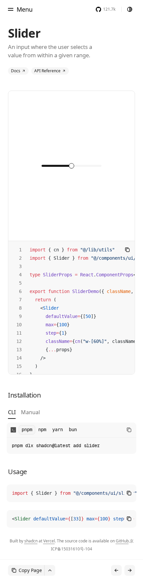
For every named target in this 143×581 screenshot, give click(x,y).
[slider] (71, 165)
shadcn (31, 541)
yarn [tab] (57, 429)
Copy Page (30, 570)
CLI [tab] (12, 412)
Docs (15, 71)
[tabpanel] (71, 438)
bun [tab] (73, 429)
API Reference (47, 71)
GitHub (122, 541)
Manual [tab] (30, 412)
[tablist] (24, 414)
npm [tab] (42, 429)
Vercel (49, 541)
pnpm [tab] (27, 429)
